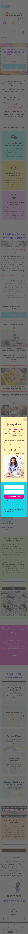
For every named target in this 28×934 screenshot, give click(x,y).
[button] (14, 467)
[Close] (25, 419)
